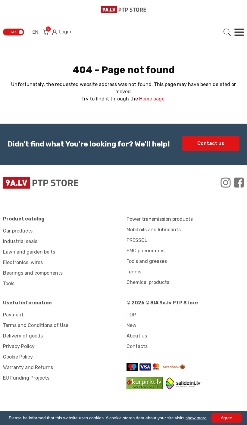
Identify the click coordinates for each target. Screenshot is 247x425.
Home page (151, 99)
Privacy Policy (19, 346)
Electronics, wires (23, 262)
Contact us (210, 143)
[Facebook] (239, 182)
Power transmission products (160, 219)
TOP (131, 315)
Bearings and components (33, 273)
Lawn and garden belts (29, 252)
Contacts (137, 346)
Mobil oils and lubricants (154, 230)
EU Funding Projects (26, 378)
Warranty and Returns (28, 367)
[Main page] (123, 9)
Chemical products (148, 282)
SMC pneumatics (145, 251)
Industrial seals (20, 241)
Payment (13, 315)
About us (137, 336)
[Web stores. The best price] (184, 388)
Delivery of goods (23, 336)
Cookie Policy (18, 357)
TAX (13, 32)
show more (196, 417)
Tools (8, 283)
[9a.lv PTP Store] (61, 183)
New (131, 325)
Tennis (134, 272)
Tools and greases (147, 261)
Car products (18, 231)
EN (35, 32)
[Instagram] (225, 182)
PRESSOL (137, 240)
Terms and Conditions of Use (35, 325)
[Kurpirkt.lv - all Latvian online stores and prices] (146, 387)
